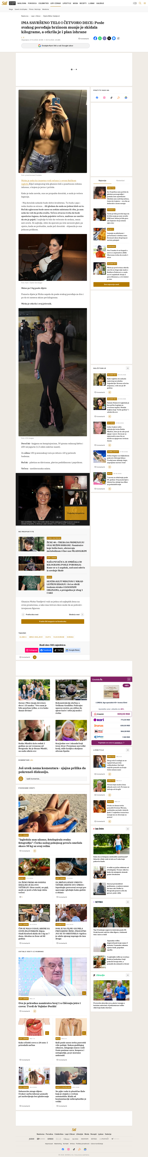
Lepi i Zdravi (35, 16)
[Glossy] (67, 1138)
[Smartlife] (84, 1138)
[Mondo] (41, 1138)
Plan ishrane (59, 637)
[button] (83, 39)
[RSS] (118, 97)
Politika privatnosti (82, 1144)
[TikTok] (111, 97)
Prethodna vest (32, 614)
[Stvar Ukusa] (115, 1138)
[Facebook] (97, 97)
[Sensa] (94, 1138)
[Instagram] (104, 97)
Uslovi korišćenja (97, 1144)
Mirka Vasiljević (36, 637)
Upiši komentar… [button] (33, 779)
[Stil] (4, 3)
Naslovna (24, 16)
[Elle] (58, 1138)
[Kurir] (31, 1138)
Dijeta (48, 637)
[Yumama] (104, 1138)
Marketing (58, 1144)
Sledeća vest (74, 614)
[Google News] (126, 97)
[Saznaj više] (128, 829)
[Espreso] (50, 1138)
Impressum (49, 1144)
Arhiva (72, 1144)
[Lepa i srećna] (75, 1138)
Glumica (22, 637)
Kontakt (66, 1144)
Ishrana (70, 637)
